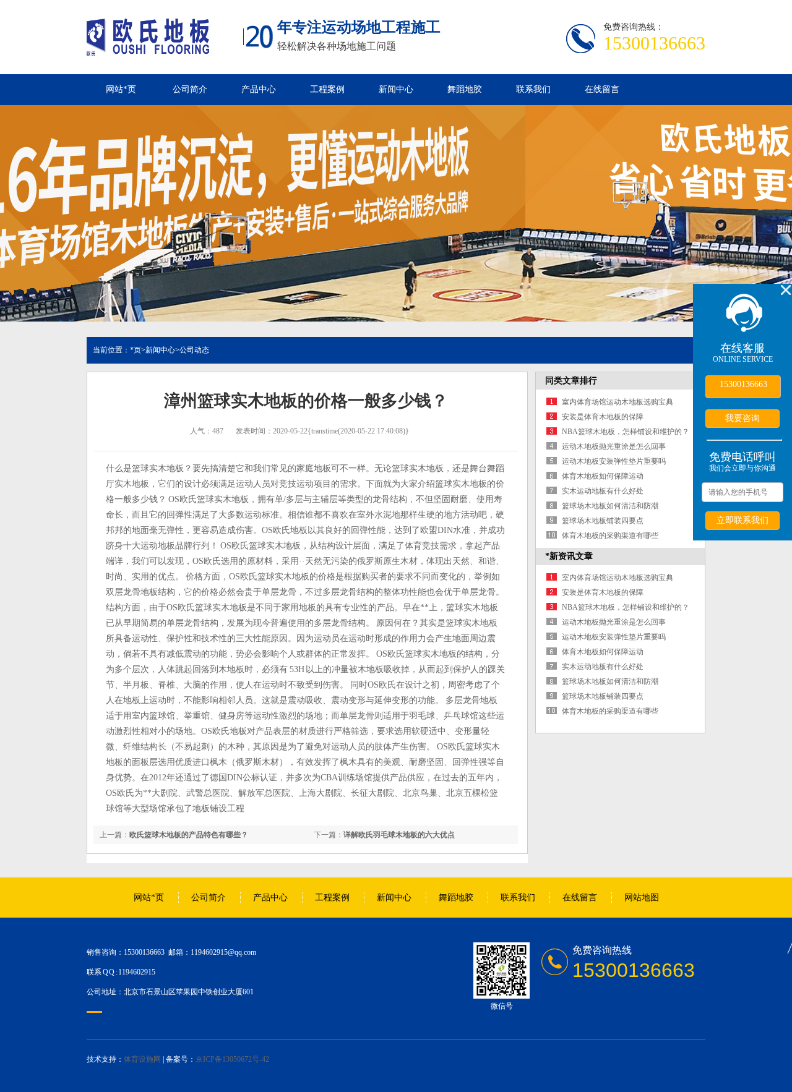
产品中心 (258, 89)
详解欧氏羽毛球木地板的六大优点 (399, 834)
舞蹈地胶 (464, 89)
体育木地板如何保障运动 (603, 476)
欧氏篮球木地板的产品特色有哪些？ (188, 834)
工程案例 (327, 89)
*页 (135, 350)
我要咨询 (742, 418)
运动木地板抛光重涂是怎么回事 (614, 446)
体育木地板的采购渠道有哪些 (610, 535)
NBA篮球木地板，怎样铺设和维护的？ (625, 431)
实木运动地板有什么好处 (603, 491)
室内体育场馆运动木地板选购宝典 (617, 402)
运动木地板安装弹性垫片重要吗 (614, 461)
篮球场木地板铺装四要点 (603, 520)
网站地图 (641, 897)
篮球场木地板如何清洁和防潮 (610, 505)
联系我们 (533, 89)
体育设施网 (142, 1059)
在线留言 (602, 89)
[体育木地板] (148, 49)
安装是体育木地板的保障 (603, 416)
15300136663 (743, 384)
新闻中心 (396, 89)
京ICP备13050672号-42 (232, 1059)
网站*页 (121, 89)
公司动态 (194, 350)
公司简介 (190, 89)
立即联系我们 (742, 520)
